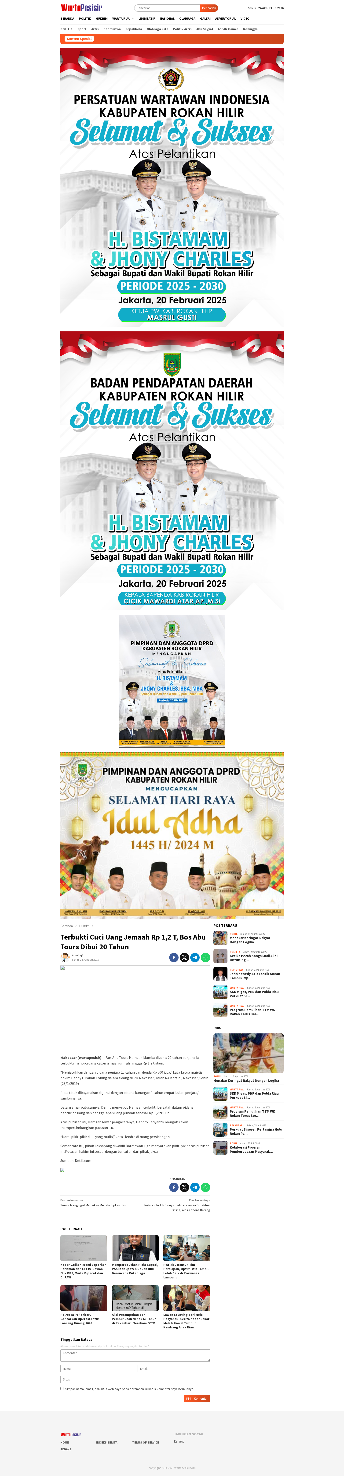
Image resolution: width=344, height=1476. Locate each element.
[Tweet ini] (184, 957)
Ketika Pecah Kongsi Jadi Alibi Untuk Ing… (254, 958)
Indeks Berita (106, 1442)
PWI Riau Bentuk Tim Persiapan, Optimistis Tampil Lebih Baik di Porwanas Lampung (186, 1271)
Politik (235, 952)
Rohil (234, 934)
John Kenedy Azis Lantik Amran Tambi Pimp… (255, 976)
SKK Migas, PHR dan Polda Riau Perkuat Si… (254, 994)
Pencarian (209, 8)
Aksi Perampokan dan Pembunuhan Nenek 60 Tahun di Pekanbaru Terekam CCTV (134, 1319)
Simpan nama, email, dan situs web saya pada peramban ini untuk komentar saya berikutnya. (129, 1389)
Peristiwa (236, 970)
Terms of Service (145, 1442)
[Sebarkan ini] (174, 957)
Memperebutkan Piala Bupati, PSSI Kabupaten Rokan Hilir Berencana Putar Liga (135, 1269)
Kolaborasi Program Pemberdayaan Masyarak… (251, 1149)
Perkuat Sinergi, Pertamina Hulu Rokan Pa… (256, 1131)
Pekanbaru (237, 1125)
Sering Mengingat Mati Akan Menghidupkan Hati (93, 1202)
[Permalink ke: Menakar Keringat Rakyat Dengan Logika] (248, 1053)
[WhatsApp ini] (205, 957)
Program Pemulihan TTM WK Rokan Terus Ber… (252, 1012)
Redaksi (66, 1449)
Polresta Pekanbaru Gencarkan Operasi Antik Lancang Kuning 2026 (79, 1319)
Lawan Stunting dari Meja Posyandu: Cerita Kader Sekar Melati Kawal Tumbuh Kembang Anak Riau (186, 1321)
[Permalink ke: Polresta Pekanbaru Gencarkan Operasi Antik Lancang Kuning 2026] (83, 1298)
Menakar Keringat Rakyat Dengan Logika (250, 940)
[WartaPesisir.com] (81, 7)
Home (64, 1442)
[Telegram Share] (195, 957)
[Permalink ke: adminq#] (65, 957)
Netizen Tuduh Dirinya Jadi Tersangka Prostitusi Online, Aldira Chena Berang (177, 1205)
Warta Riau (237, 988)
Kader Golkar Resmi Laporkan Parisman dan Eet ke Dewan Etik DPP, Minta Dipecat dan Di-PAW (83, 1271)
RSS (181, 1442)
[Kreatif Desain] (62, 1169)
